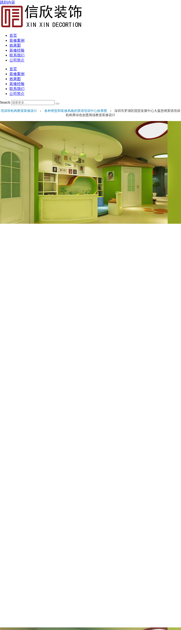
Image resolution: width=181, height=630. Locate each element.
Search (5, 102)
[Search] (57, 103)
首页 (13, 35)
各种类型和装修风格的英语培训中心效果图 (76, 111)
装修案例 (17, 40)
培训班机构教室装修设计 (19, 111)
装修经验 (17, 50)
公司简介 (17, 60)
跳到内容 (7, 2)
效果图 (15, 45)
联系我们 (17, 55)
